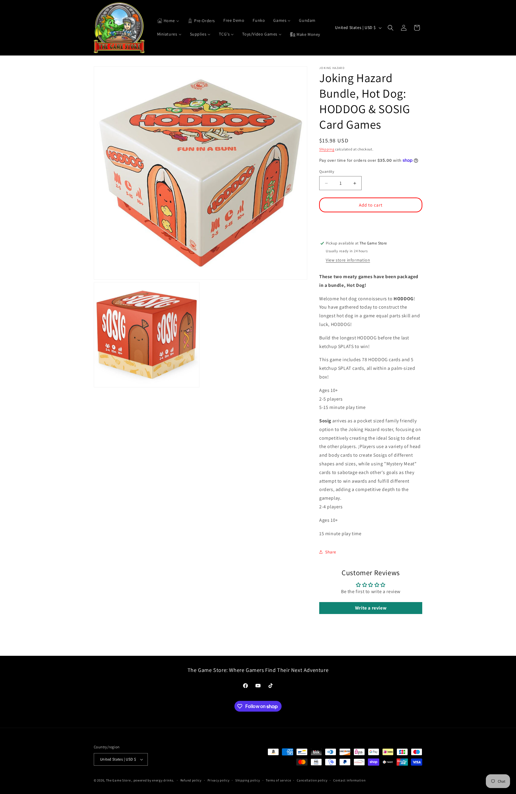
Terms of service (278, 780)
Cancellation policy (312, 780)
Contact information (349, 780)
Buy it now (371, 222)
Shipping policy (247, 780)
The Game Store (118, 780)
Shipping (326, 149)
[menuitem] (168, 21)
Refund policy (191, 780)
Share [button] (330, 552)
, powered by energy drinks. (152, 780)
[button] (390, 27)
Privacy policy (219, 780)
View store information (348, 260)
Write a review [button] (370, 608)
